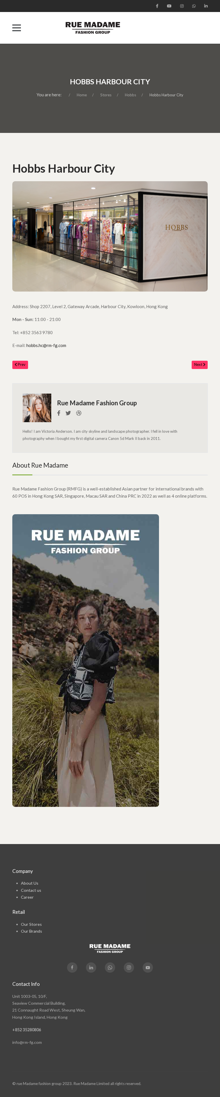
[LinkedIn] (206, 5)
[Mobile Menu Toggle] (16, 27)
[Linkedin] (91, 967)
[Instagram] (182, 5)
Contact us (31, 890)
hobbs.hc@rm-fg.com (46, 345)
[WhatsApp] (194, 5)
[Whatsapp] (110, 967)
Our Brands (31, 931)
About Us (29, 883)
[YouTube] (169, 5)
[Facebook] (157, 5)
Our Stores (31, 924)
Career (27, 897)
